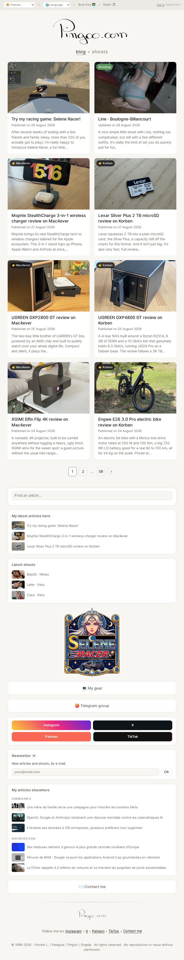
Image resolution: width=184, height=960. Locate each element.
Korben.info (21, 798)
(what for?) (173, 4)
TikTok (132, 736)
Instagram (51, 725)
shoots (100, 51)
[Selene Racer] (92, 642)
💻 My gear (92, 688)
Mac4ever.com (23, 838)
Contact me (132, 931)
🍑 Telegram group (92, 705)
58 (101, 471)
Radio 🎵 (109, 4)
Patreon (51, 736)
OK (166, 772)
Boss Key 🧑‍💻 (87, 4)
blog (81, 51)
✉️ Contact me (92, 886)
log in (161, 4)
